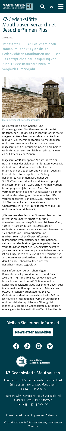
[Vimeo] (50, 345)
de (51, 6)
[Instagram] (41, 345)
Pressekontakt (14, 415)
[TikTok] (29, 345)
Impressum (37, 415)
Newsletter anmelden (33, 332)
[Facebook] (18, 345)
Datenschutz (53, 415)
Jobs (26, 415)
